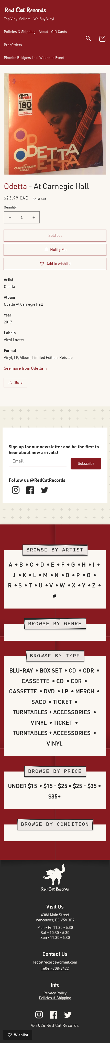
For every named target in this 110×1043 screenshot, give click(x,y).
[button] (91, 39)
